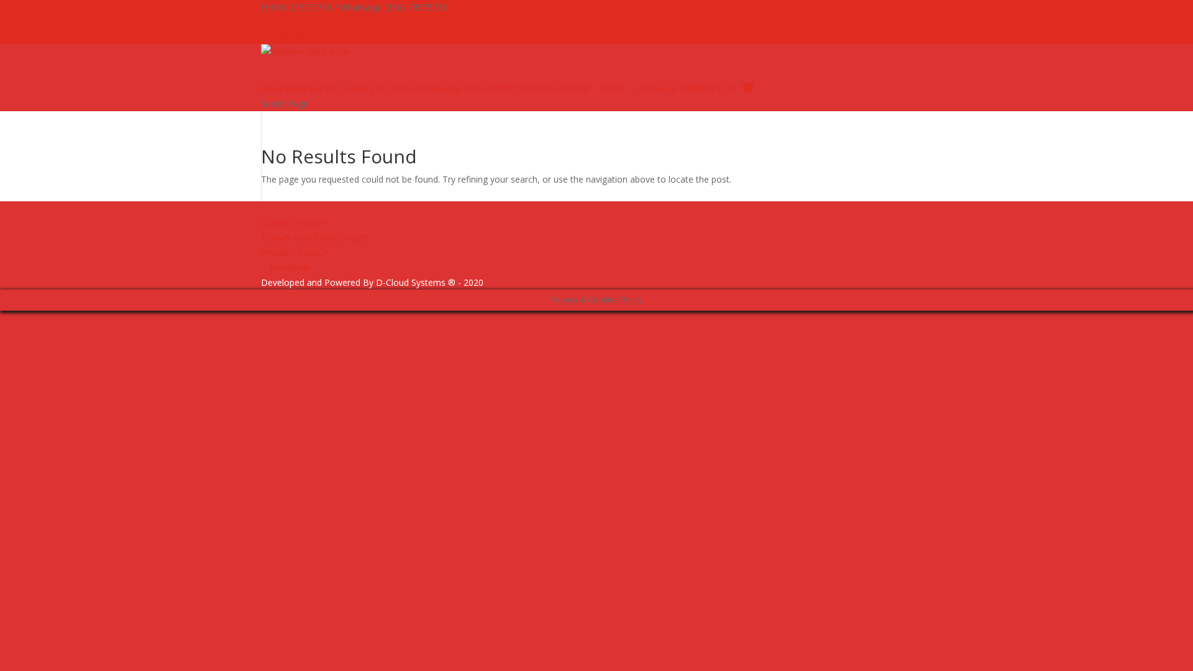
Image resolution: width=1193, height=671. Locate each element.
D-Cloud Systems (411, 282)
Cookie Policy (293, 223)
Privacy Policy (295, 252)
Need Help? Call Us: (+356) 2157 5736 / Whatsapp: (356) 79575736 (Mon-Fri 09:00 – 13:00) (442, 88)
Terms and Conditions (315, 238)
